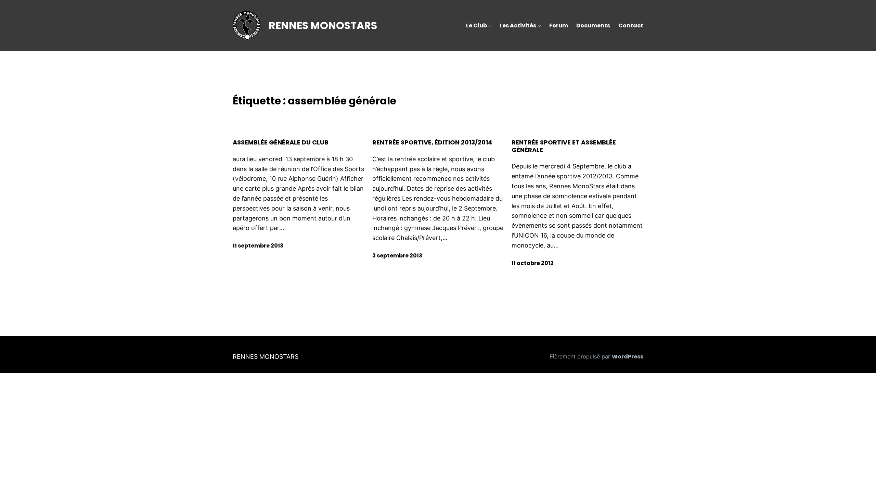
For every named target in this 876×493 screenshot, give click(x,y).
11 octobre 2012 (533, 263)
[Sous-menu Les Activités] (539, 25)
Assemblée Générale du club (280, 142)
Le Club (476, 25)
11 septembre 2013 (258, 246)
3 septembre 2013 (397, 256)
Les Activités (518, 25)
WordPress (627, 357)
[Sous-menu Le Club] (490, 25)
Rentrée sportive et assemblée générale (564, 146)
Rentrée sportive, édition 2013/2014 (432, 142)
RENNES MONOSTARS (323, 25)
